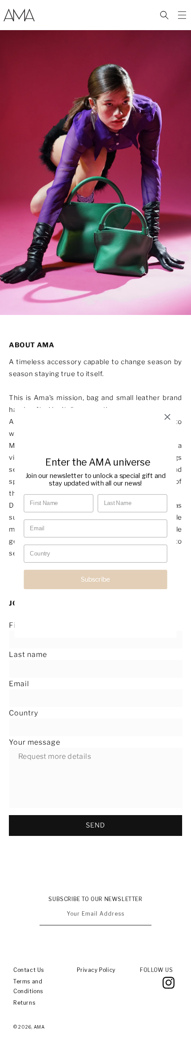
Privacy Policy (96, 970)
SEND (95, 825)
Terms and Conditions (28, 986)
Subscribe (96, 579)
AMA (39, 1026)
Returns (24, 1002)
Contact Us (28, 970)
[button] (164, 15)
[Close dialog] (167, 416)
